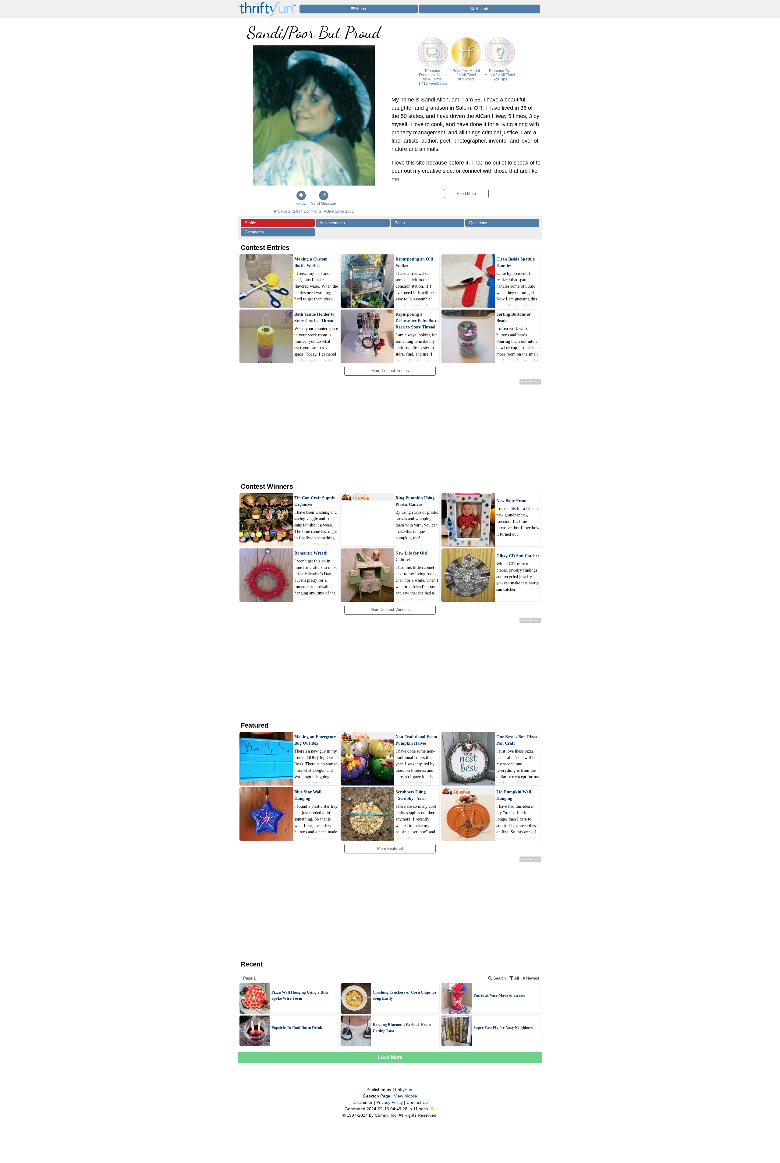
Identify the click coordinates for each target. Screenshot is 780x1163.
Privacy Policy (389, 1102)
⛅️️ (432, 1108)
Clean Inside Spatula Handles (515, 262)
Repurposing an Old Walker (414, 262)
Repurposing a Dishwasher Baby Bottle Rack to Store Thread (417, 320)
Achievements (332, 223)
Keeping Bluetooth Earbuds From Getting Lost (402, 1027)
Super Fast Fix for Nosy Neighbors (503, 1027)
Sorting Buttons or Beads (513, 317)
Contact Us (417, 1102)
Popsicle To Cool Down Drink (296, 1027)
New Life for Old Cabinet (411, 556)
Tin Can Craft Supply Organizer (314, 501)
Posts (400, 223)
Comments (254, 232)
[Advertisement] (385, 432)
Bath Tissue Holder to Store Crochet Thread (314, 317)
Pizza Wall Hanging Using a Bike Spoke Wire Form (299, 995)
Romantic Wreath (311, 553)
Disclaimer (363, 1102)
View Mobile (405, 1096)
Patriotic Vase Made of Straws (499, 995)
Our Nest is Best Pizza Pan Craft (516, 740)
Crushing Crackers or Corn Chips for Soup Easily (405, 995)
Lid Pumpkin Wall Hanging (513, 795)
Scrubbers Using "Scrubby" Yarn (410, 795)
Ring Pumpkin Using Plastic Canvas (414, 501)
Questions (478, 223)
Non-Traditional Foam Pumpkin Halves (416, 740)
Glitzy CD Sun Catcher (517, 556)
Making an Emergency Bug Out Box (315, 740)
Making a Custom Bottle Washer (311, 262)
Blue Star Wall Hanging (307, 795)
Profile (250, 223)
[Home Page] (268, 3)
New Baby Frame (512, 500)
